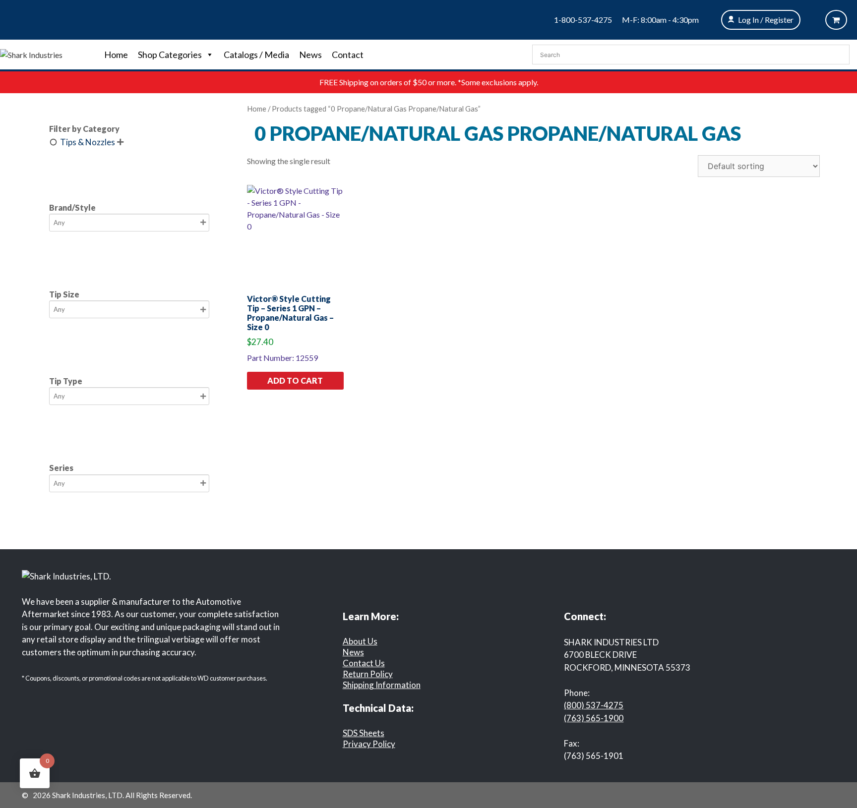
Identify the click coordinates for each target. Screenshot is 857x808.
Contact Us (364, 663)
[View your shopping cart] (836, 20)
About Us (360, 641)
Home (116, 54)
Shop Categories (170, 54)
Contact (348, 54)
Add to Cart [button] (295, 380)
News (310, 54)
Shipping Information (382, 685)
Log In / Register (766, 19)
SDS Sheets (363, 733)
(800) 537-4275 (593, 705)
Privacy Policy (369, 744)
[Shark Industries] (31, 53)
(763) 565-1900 (593, 718)
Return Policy (368, 674)
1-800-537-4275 (583, 19)
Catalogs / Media (256, 54)
